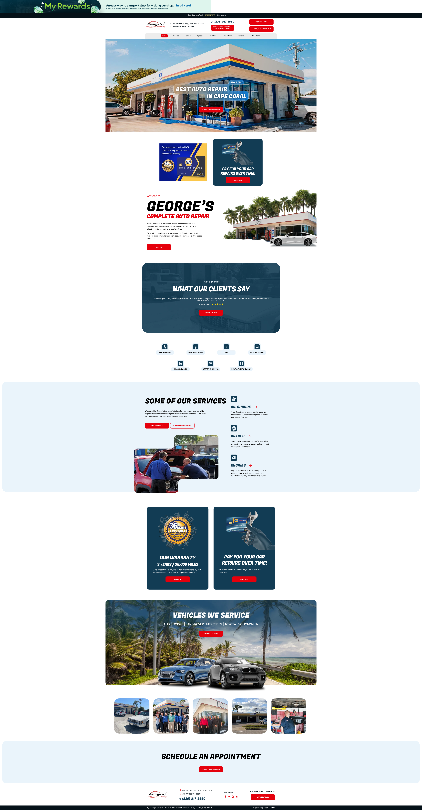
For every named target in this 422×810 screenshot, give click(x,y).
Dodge (178, 624)
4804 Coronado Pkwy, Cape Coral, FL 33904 (189, 23)
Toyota (230, 624)
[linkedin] (236, 797)
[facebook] (225, 797)
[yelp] (229, 797)
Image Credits (257, 808)
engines (238, 465)
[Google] (233, 797)
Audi (167, 624)
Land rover (195, 624)
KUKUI (273, 808)
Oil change (241, 407)
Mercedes (214, 624)
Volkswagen (248, 624)
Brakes (238, 436)
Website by (266, 808)
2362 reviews (221, 15)
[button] (272, 302)
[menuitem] (164, 36)
